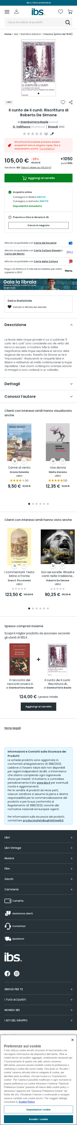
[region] (38, 1080)
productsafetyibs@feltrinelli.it (43, 820)
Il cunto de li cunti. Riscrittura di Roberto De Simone (57, 682)
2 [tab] (33, 504)
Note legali (12, 728)
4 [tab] (40, 504)
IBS (18, 167)
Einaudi (53, 127)
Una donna (58, 468)
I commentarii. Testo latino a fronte (19, 574)
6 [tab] (48, 504)
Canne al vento (19, 468)
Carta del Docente (45, 242)
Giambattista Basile (34, 122)
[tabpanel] (38, 68)
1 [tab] (38, 93)
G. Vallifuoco (21, 127)
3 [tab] (36, 504)
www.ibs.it (43, 783)
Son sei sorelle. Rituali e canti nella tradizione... (57, 574)
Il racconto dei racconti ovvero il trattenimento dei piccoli (20, 682)
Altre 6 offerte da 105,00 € (36, 167)
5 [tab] (44, 504)
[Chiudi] (72, 1040)
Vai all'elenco (47, 148)
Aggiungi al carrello (41, 178)
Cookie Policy (27, 1101)
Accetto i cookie (38, 1119)
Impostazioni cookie (38, 1109)
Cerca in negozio (38, 225)
